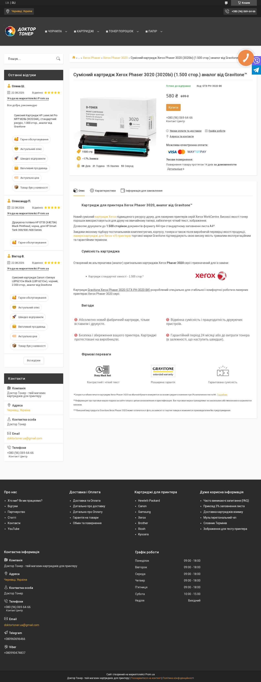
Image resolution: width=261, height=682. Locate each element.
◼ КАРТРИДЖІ (84, 31)
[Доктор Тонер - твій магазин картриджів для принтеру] (20, 31)
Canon (142, 506)
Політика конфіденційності (178, 678)
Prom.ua (150, 674)
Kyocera (143, 534)
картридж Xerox (105, 216)
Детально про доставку (89, 506)
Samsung (144, 511)
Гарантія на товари (85, 517)
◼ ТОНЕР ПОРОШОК (119, 31)
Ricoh (141, 528)
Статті (12, 517)
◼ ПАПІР (151, 31)
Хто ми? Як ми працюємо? (25, 500)
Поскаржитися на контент (146, 678)
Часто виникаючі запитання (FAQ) (226, 500)
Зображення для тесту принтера (225, 528)
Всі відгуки (33, 360)
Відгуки (13, 506)
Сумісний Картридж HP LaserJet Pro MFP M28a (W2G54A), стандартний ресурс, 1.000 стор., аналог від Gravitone (36, 121)
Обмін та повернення (87, 523)
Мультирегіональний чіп (219, 517)
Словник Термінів (215, 523)
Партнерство (16, 511)
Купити (173, 107)
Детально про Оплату (88, 511)
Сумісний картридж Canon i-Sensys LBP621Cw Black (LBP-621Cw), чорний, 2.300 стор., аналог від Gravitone (35, 281)
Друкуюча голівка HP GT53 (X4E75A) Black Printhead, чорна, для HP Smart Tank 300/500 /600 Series (34, 226)
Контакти (14, 523)
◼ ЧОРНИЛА (53, 31)
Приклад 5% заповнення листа (224, 506)
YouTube (13, 528)
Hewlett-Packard (149, 500)
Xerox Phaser (91, 57)
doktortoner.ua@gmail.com (24, 438)
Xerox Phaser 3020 (115, 57)
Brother (143, 523)
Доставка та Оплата (87, 500)
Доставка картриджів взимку (223, 511)
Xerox (142, 517)
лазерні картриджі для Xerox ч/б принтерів (102, 235)
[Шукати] (58, 59)
